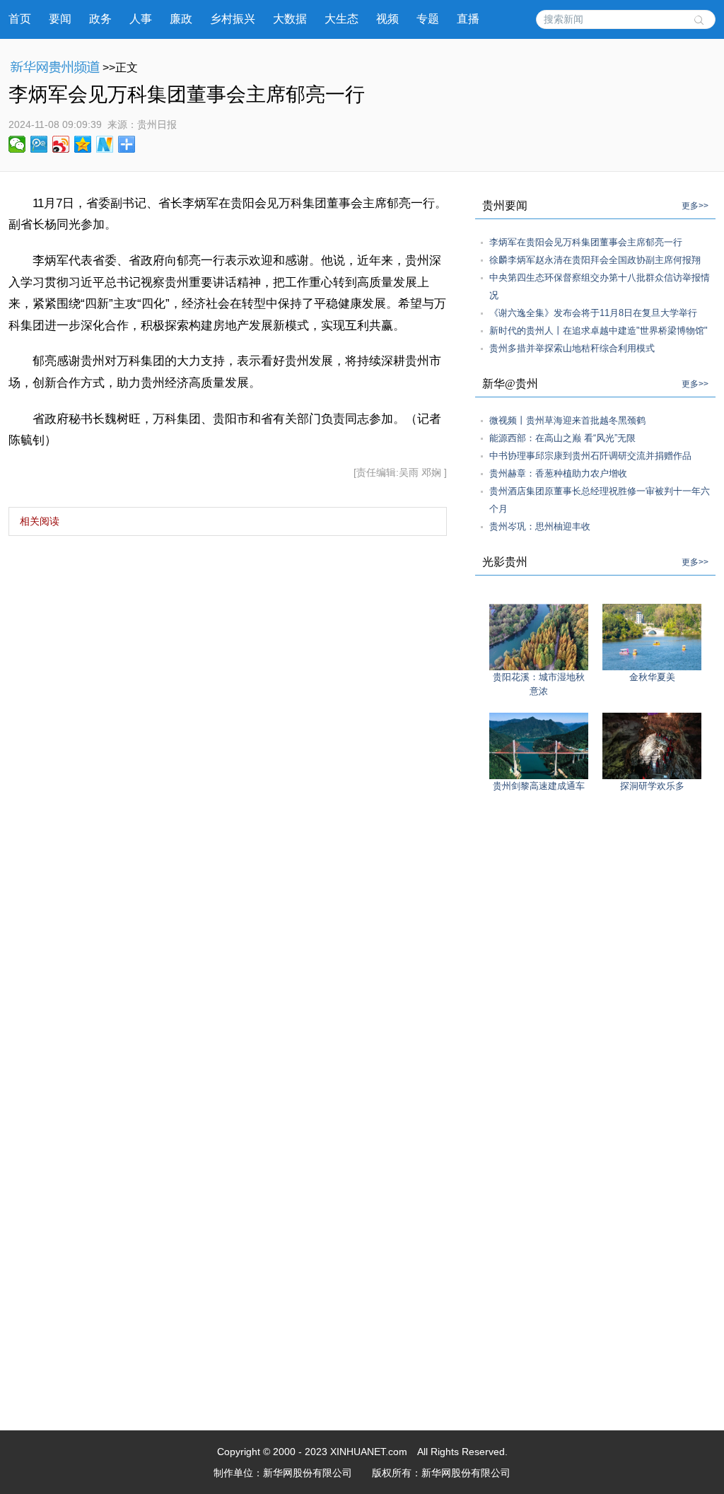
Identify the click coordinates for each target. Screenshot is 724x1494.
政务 (100, 19)
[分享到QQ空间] (83, 144)
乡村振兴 (232, 19)
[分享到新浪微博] (61, 144)
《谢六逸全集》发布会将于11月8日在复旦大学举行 (593, 313)
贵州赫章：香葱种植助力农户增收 (558, 473)
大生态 (341, 19)
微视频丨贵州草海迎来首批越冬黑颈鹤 (567, 420)
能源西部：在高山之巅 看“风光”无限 (562, 438)
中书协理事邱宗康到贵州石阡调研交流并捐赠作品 (590, 455)
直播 (468, 19)
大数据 (290, 19)
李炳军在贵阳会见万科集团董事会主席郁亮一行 (585, 242)
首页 (19, 19)
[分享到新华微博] (105, 144)
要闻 (60, 19)
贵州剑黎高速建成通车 (539, 786)
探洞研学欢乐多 (652, 786)
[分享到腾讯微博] (39, 144)
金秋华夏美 (652, 677)
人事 (140, 19)
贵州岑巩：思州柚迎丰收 (539, 526)
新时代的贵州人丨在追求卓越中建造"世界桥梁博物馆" (598, 330)
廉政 (181, 19)
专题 (427, 19)
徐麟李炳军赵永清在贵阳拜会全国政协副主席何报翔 (595, 260)
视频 (387, 19)
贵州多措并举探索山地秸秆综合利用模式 (572, 348)
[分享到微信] (17, 144)
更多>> (695, 206)
